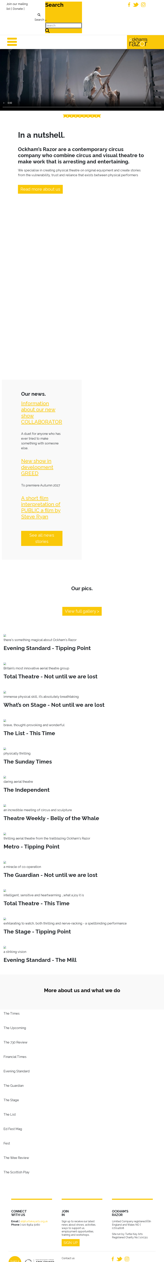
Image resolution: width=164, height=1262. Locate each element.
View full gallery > (82, 611)
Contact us (68, 1258)
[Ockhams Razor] (145, 42)
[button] (157, 1255)
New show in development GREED (37, 467)
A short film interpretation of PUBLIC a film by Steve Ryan (41, 507)
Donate (18, 8)
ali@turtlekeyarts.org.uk (34, 1221)
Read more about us (40, 189)
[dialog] (39, 17)
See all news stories (41, 538)
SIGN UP (71, 1243)
